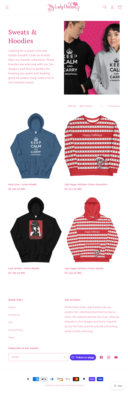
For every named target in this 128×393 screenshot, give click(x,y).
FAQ (10, 322)
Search (12, 307)
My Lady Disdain (59, 385)
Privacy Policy (15, 329)
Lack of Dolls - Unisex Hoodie (23, 268)
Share (11, 337)
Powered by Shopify (74, 385)
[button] (7, 7)
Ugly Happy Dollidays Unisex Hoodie (84, 268)
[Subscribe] (64, 357)
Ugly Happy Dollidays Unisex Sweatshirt (86, 184)
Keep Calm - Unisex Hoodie (22, 184)
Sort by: (72, 105)
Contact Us (14, 314)
